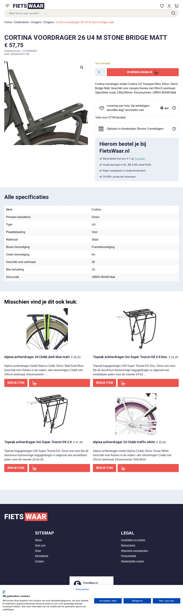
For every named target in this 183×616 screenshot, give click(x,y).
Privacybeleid (128, 555)
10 (93, 269)
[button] (82, 67)
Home (8, 22)
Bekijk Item (16, 382)
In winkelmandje (139, 72)
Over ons (40, 545)
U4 (93, 224)
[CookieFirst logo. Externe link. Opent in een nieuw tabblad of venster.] (4, 592)
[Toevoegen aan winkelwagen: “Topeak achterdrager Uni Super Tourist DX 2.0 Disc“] (148, 383)
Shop (38, 550)
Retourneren (128, 545)
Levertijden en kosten (133, 539)
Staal (95, 239)
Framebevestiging (103, 247)
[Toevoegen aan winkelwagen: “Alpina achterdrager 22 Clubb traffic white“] (148, 468)
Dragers (36, 22)
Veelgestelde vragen (132, 561)
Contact (39, 561)
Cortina (96, 209)
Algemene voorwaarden (134, 550)
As (93, 254)
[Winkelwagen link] (176, 6)
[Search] (173, 13)
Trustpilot (140, 158)
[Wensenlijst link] (162, 6)
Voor (95, 232)
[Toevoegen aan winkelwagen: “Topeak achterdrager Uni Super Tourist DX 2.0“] (59, 468)
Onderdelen (21, 22)
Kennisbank (41, 555)
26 (93, 261)
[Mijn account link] (169, 6)
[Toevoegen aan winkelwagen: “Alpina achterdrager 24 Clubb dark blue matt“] (59, 383)
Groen (96, 217)
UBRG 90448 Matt (103, 276)
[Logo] (28, 6)
